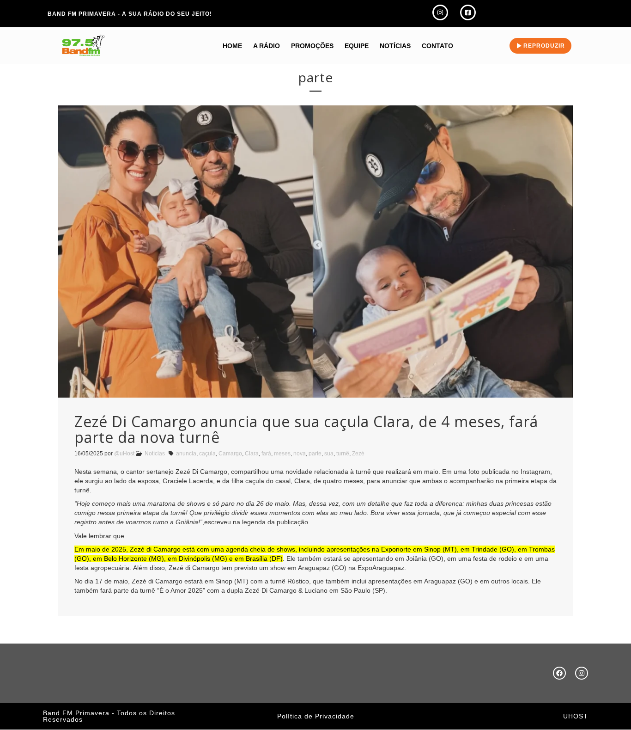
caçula (207, 453)
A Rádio (266, 45)
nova (299, 453)
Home (232, 45)
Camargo (230, 453)
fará (266, 453)
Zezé (358, 453)
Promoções (312, 45)
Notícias (395, 45)
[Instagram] (581, 673)
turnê (342, 453)
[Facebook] (559, 673)
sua (329, 453)
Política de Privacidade (315, 716)
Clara (252, 453)
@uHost (124, 453)
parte (315, 453)
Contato (437, 45)
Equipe (357, 45)
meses (282, 453)
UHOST (575, 716)
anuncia (186, 453)
